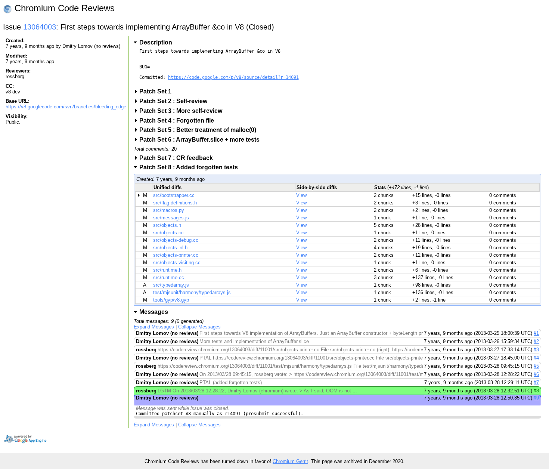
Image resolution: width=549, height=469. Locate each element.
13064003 (39, 27)
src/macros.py (168, 210)
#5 (536, 366)
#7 (536, 382)
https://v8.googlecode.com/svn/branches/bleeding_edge (66, 106)
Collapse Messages (199, 327)
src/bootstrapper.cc (174, 195)
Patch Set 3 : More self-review (183, 111)
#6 (536, 374)
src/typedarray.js (171, 285)
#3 (536, 349)
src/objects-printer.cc (175, 255)
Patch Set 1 (157, 91)
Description (155, 42)
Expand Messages (154, 327)
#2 (536, 341)
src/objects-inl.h (170, 247)
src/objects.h (167, 225)
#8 (536, 391)
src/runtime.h (167, 270)
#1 (536, 333)
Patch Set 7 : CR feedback (178, 158)
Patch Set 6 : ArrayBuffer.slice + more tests (201, 139)
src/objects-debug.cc (175, 240)
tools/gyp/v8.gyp (171, 300)
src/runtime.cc (168, 277)
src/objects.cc (168, 232)
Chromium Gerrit (290, 461)
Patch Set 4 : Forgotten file (179, 120)
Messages (153, 312)
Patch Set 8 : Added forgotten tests (191, 167)
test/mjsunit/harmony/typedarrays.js (192, 292)
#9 (536, 398)
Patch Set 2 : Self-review (175, 101)
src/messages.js (171, 217)
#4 (536, 358)
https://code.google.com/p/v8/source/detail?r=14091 (233, 77)
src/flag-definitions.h (175, 203)
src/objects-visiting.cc (177, 262)
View (301, 195)
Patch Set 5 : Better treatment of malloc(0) (200, 130)
